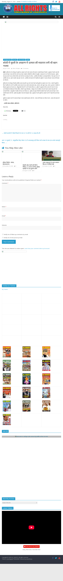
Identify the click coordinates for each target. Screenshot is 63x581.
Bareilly (14, 59)
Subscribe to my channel (32, 546)
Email (4, 216)
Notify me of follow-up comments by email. (16, 234)
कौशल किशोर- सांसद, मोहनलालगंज (8, 163)
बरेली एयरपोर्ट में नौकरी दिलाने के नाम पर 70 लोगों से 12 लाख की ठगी (21, 133)
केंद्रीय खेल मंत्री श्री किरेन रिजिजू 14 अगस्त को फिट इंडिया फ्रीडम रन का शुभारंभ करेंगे (31, 167)
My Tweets (5, 289)
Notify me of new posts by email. (13, 237)
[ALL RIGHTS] (4, 17)
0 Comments (25, 68)
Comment (5, 183)
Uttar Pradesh (21, 59)
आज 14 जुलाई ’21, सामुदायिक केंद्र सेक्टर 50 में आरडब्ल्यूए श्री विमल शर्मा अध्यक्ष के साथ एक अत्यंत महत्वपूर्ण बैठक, (31, 141)
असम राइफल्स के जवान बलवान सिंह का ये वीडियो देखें (51, 163)
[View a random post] (59, 17)
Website (4, 225)
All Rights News (7, 59)
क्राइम (28, 59)
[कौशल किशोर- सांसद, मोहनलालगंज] (11, 152)
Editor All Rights (16, 68)
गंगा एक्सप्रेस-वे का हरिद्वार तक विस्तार (29, 1)
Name (4, 206)
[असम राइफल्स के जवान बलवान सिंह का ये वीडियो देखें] (51, 152)
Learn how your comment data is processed (36, 248)
